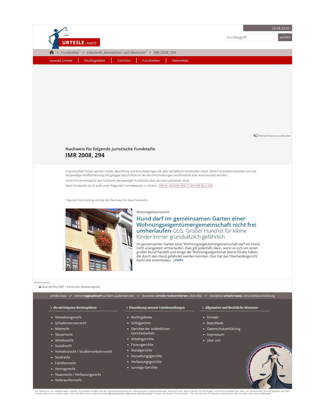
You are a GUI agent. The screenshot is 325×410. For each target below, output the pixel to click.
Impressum (215, 334)
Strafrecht (62, 357)
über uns (213, 340)
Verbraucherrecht (68, 380)
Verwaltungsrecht (68, 317)
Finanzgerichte (142, 344)
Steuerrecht (64, 334)
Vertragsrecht (65, 368)
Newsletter (180, 60)
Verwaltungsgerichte (146, 356)
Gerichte (123, 60)
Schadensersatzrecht (70, 323)
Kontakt (213, 317)
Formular (266, 393)
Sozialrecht (63, 345)
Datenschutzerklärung (223, 328)
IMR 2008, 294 (165, 52)
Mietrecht (62, 328)
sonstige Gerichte (144, 367)
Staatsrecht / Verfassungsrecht (78, 374)
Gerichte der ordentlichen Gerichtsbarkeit (150, 330)
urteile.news (61, 391)
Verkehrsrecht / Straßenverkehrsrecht (83, 351)
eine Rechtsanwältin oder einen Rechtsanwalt (127, 393)
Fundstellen (70, 52)
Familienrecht (65, 363)
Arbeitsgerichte (142, 339)
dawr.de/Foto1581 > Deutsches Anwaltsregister (71, 286)
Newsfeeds (215, 323)
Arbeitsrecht (64, 340)
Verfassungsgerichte (146, 361)
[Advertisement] (162, 100)
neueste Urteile (60, 60)
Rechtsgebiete (94, 60)
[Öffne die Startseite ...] (89, 37)
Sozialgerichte (141, 350)
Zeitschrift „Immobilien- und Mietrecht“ (116, 52)
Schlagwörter (141, 323)
